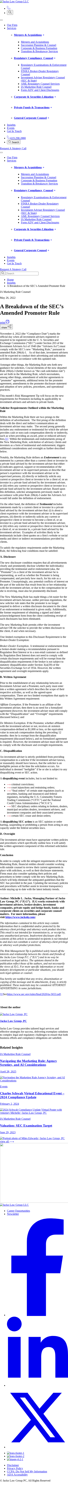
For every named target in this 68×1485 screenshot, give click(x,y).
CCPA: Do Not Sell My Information (27, 1471)
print (3, 322)
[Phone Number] (8, 8)
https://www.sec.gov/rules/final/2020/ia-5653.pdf (34, 994)
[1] (6, 438)
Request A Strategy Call (13, 148)
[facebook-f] (37, 1315)
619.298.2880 (18, 138)
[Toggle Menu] (1, 20)
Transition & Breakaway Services (39, 51)
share (4, 327)
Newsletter (13, 1213)
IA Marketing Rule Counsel (36, 86)
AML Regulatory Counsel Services (40, 83)
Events (10, 128)
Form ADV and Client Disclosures (40, 90)
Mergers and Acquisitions (35, 41)
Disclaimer (13, 1465)
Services (11, 28)
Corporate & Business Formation (39, 48)
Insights (11, 124)
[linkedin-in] (37, 1385)
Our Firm (12, 25)
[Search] (10, 12)
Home (10, 279)
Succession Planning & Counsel (38, 45)
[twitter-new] (37, 1447)
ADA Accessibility (17, 1474)
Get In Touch (14, 131)
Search (15, 142)
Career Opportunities (18, 1210)
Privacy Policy (15, 1468)
